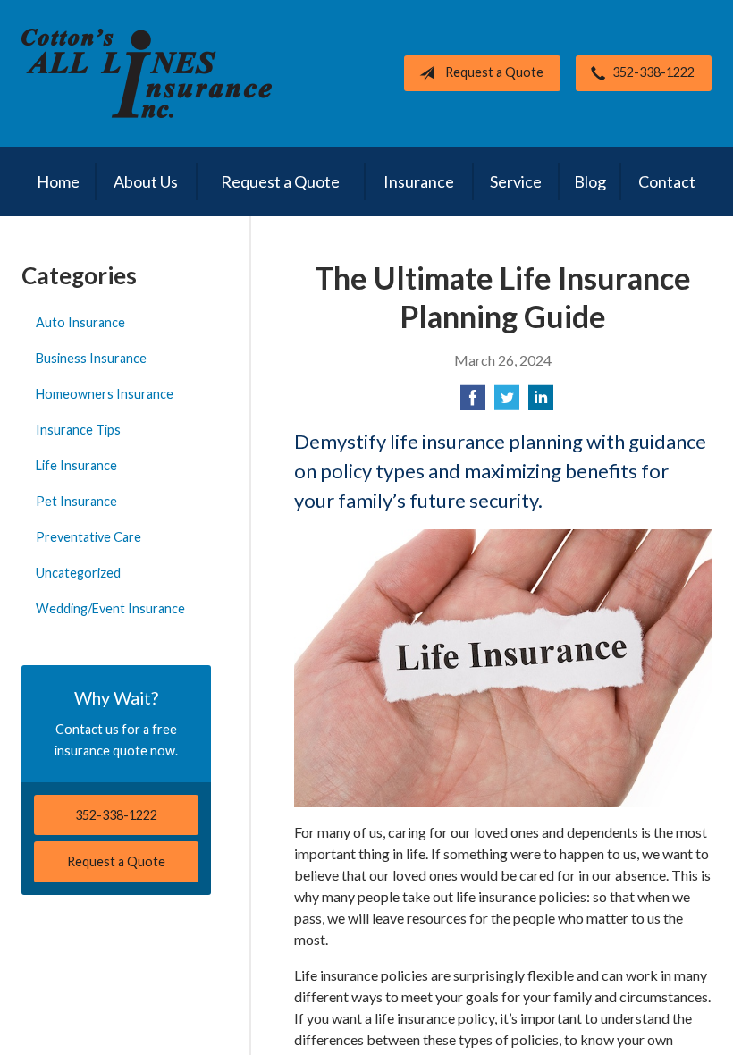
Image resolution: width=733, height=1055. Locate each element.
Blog (590, 181)
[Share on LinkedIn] (540, 402)
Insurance (418, 181)
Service (516, 181)
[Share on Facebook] (472, 402)
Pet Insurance (76, 501)
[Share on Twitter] (506, 402)
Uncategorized (78, 572)
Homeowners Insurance (104, 393)
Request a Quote (494, 72)
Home (58, 181)
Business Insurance (91, 358)
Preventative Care (88, 536)
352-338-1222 (653, 72)
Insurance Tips (78, 429)
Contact (666, 181)
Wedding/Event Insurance (110, 608)
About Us (146, 181)
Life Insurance (76, 465)
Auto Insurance (80, 322)
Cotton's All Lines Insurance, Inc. (146, 73)
